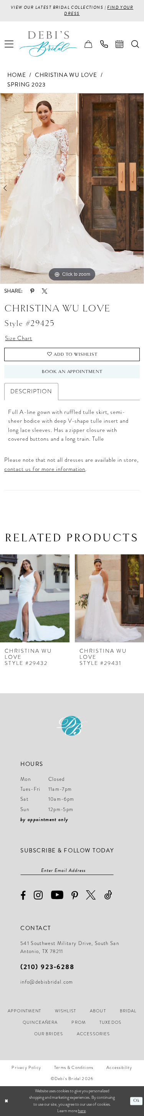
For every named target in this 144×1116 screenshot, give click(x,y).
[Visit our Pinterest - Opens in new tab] (74, 895)
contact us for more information (44, 469)
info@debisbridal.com (46, 982)
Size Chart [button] (18, 338)
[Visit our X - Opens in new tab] (91, 895)
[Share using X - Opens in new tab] (44, 291)
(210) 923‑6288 (47, 966)
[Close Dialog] (7, 1101)
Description (31, 391)
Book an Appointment (72, 371)
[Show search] (135, 44)
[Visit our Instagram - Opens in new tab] (38, 895)
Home (16, 75)
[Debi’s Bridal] (54, 44)
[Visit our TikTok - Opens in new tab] (108, 895)
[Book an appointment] (119, 44)
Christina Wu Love (66, 75)
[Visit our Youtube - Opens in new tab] (57, 895)
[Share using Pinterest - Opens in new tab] (32, 291)
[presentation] (35, 598)
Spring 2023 (26, 84)
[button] (9, 44)
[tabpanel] (72, 188)
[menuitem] (9, 44)
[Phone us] (104, 44)
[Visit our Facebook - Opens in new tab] (23, 896)
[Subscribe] (110, 870)
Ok (136, 1100)
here (82, 1111)
